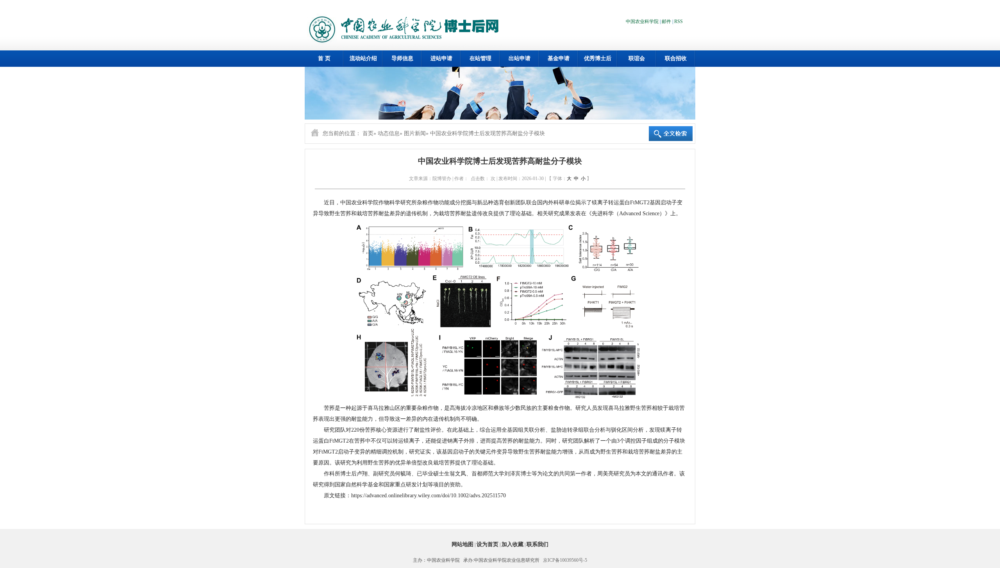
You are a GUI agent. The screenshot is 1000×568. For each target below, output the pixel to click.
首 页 (324, 58)
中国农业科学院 (642, 21)
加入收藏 (512, 544)
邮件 (666, 21)
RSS (678, 21)
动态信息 (389, 133)
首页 (367, 133)
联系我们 (537, 544)
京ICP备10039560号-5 (565, 560)
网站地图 (462, 544)
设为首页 (487, 544)
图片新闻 (415, 133)
